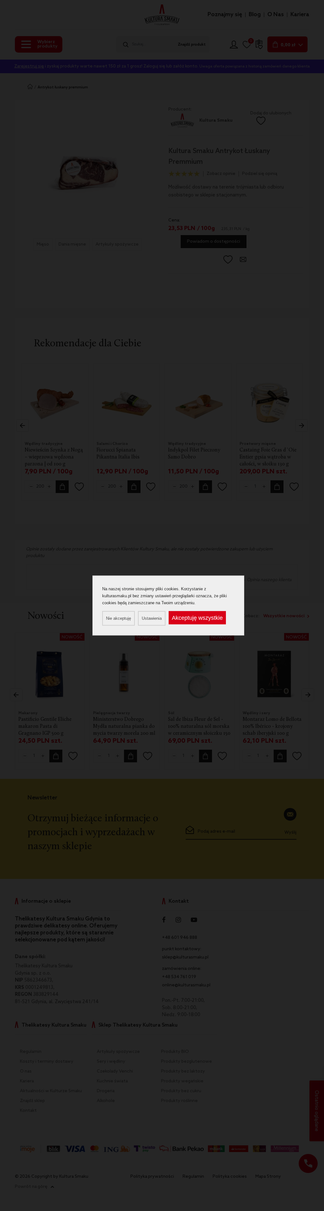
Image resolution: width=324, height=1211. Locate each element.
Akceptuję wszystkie (197, 618)
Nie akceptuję (118, 618)
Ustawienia (152, 618)
